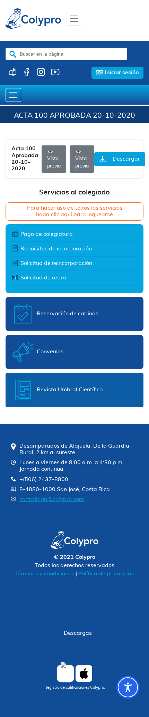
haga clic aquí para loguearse (74, 215)
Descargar (126, 159)
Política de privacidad (106, 574)
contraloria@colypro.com (51, 500)
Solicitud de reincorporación (56, 263)
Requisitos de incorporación (56, 249)
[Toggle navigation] (74, 19)
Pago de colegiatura (46, 234)
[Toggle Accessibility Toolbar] (128, 687)
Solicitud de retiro (43, 278)
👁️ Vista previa (54, 159)
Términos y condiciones (44, 574)
